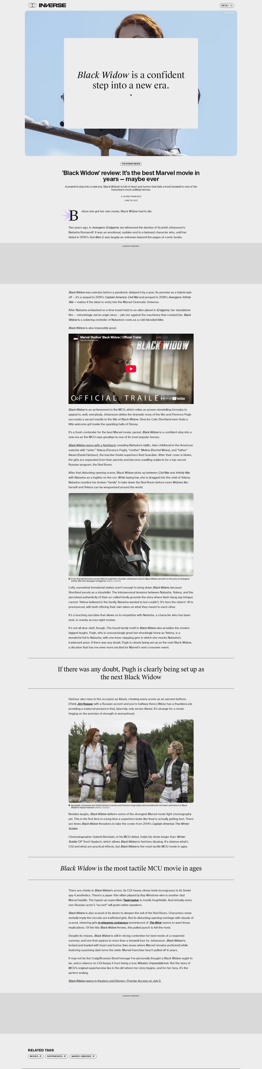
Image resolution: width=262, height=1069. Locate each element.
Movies (34, 1056)
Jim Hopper (85, 704)
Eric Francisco (133, 196)
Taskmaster (131, 900)
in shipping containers (113, 923)
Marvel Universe (81, 1056)
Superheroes (55, 1056)
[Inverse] (53, 5)
